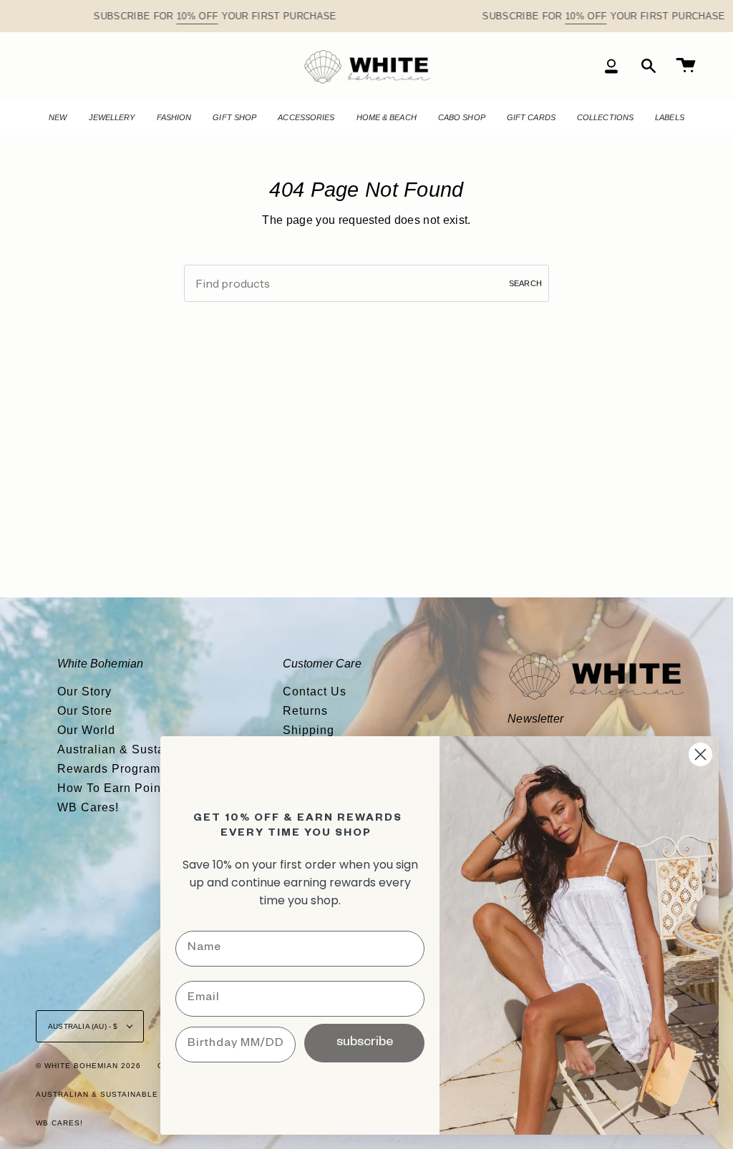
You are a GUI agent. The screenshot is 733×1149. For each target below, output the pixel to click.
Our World (86, 730)
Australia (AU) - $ (84, 1026)
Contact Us (314, 691)
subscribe (364, 1043)
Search (525, 283)
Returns (305, 711)
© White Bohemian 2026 (88, 1066)
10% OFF (197, 16)
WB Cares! (88, 807)
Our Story (84, 691)
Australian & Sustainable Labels (115, 1094)
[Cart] (685, 66)
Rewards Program (108, 769)
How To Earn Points (114, 788)
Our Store (84, 711)
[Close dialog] (700, 754)
